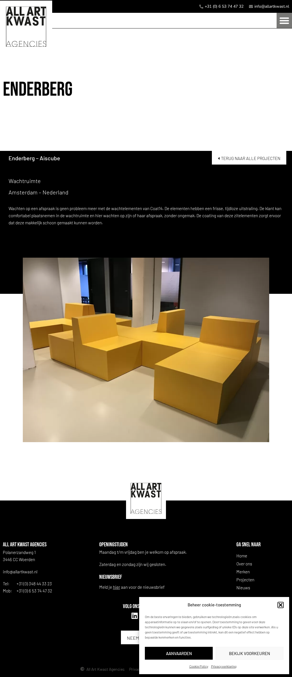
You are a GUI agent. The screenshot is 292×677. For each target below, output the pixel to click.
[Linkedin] (134, 615)
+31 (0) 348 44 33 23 (34, 583)
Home (241, 555)
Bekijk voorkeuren (249, 653)
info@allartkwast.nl (20, 571)
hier (116, 587)
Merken (243, 571)
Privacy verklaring (223, 666)
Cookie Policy (198, 666)
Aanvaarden (179, 653)
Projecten (245, 579)
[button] (280, 605)
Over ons (244, 563)
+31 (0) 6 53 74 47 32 (34, 590)
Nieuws (243, 587)
